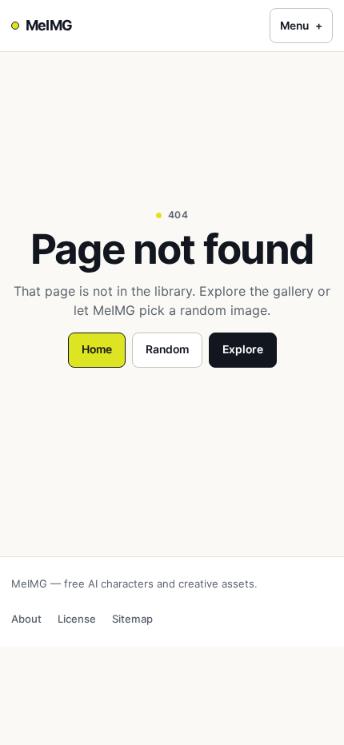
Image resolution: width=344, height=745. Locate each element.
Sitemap (132, 618)
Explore (242, 349)
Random (167, 349)
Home (97, 349)
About (26, 618)
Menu (301, 25)
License (77, 618)
